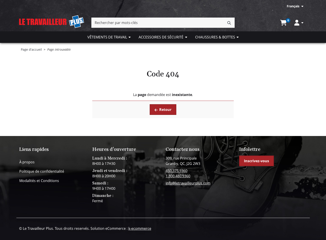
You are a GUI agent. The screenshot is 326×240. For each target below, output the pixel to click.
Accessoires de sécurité (161, 37)
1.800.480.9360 (178, 176)
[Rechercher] (229, 23)
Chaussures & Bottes (215, 37)
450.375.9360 (176, 170)
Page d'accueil (31, 49)
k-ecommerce (139, 228)
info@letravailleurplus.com (188, 183)
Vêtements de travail (107, 37)
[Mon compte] (299, 22)
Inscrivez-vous (256, 160)
